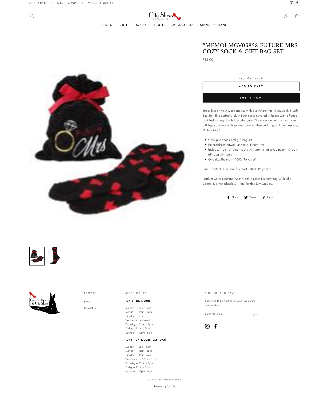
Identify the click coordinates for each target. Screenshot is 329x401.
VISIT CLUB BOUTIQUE (101, 3)
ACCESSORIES (182, 25)
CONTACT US (76, 3)
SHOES (107, 25)
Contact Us (90, 308)
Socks (141, 25)
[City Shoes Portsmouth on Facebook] (215, 326)
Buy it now (251, 97)
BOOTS (124, 25)
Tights (159, 25)
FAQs (60, 3)
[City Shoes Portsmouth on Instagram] (207, 326)
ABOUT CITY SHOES (40, 3)
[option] (109, 143)
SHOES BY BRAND (213, 25)
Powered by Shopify (164, 386)
